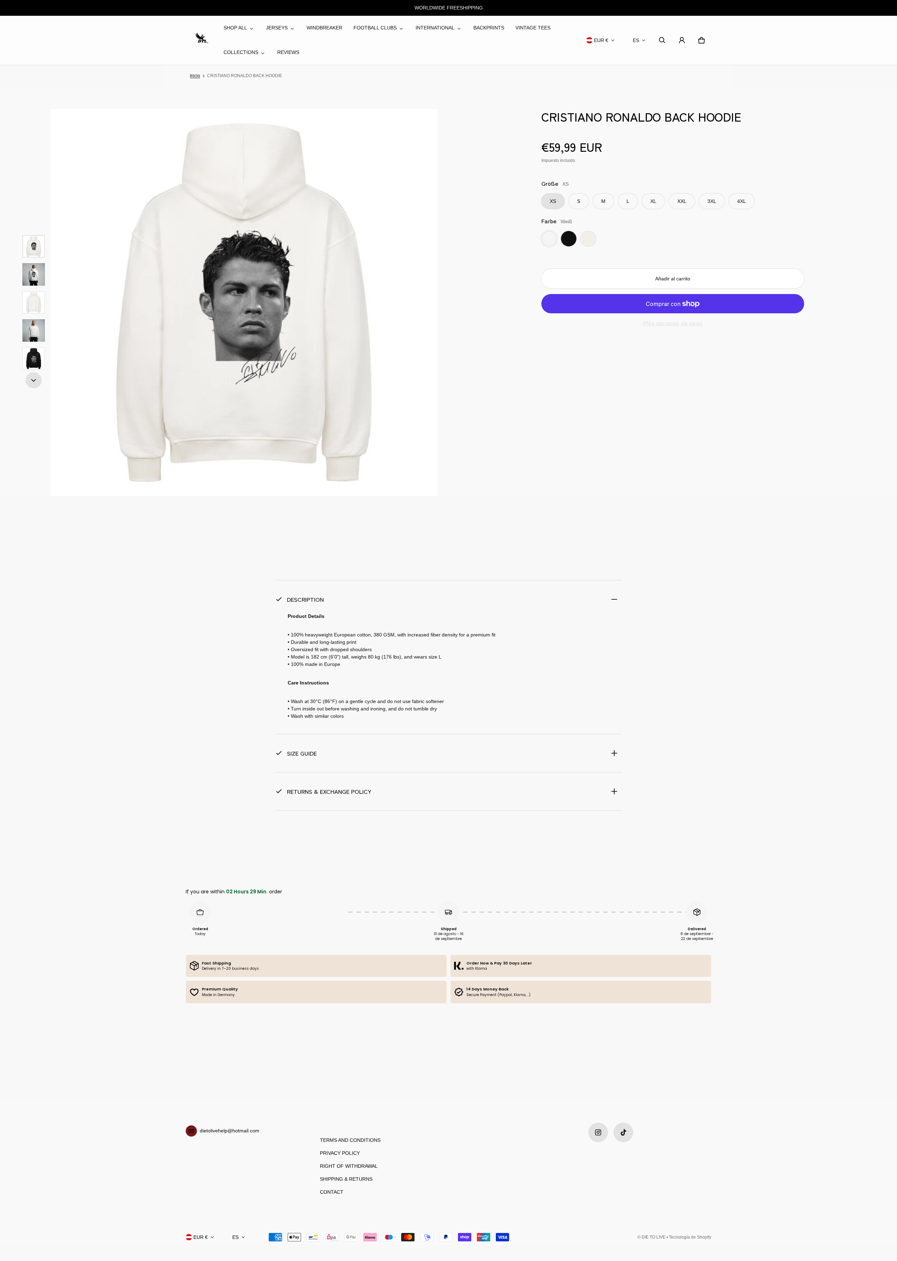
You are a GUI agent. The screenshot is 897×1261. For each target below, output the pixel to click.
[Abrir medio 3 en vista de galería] (33, 274)
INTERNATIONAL (435, 27)
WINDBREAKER (324, 27)
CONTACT (331, 1192)
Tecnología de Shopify (690, 1237)
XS (553, 201)
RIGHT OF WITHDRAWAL (349, 1166)
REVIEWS (288, 52)
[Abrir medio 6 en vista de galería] (33, 358)
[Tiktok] (623, 1132)
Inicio (195, 75)
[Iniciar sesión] (682, 40)
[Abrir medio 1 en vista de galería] (33, 246)
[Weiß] (549, 238)
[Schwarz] (568, 238)
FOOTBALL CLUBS (375, 27)
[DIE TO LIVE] (201, 40)
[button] (662, 40)
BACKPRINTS (488, 27)
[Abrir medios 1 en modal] (243, 302)
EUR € (601, 40)
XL (653, 201)
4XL (741, 201)
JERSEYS (277, 27)
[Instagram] (598, 1132)
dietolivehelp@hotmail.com (229, 1130)
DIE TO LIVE (653, 1237)
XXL (681, 201)
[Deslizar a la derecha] (33, 380)
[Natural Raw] (588, 238)
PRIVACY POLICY (340, 1153)
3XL (711, 201)
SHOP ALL (235, 27)
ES (636, 40)
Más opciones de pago (673, 323)
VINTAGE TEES (532, 27)
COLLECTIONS (241, 52)
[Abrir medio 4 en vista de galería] (33, 302)
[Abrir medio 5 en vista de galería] (33, 330)
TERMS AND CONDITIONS (350, 1140)
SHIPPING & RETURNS (346, 1179)
